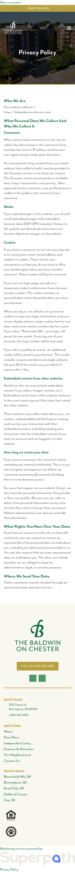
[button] (69, 27)
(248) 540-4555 (38, 8)
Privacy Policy (9, 869)
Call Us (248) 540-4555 (37, 666)
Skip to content (10, 2)
